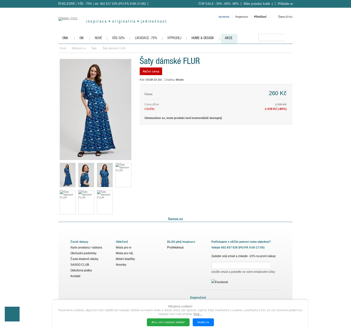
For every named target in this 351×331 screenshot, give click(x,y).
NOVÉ (98, 38)
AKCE (228, 38)
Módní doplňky (125, 259)
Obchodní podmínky (83, 253)
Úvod (63, 48)
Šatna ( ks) (285, 16)
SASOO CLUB (79, 264)
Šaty (94, 48)
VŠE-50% (118, 38)
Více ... (197, 314)
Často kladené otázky (84, 259)
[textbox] (271, 37)
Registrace (241, 16)
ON (81, 38)
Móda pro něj (124, 253)
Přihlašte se (285, 3)
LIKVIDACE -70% (146, 38)
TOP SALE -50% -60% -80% (218, 3)
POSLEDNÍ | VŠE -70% (75, 3)
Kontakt (75, 276)
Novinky (121, 264)
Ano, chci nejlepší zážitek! (168, 322)
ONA (65, 38)
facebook (224, 16)
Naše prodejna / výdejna (86, 247)
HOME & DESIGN (202, 38)
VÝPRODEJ (174, 38)
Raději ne (203, 322)
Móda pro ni (78, 48)
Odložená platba (81, 270)
